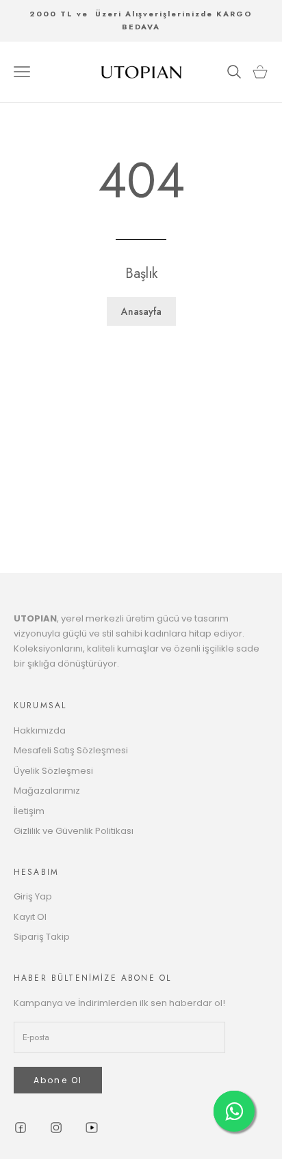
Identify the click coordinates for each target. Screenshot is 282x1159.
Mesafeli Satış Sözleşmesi (71, 750)
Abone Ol (58, 1080)
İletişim (29, 811)
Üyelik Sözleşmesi (53, 770)
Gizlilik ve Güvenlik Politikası (73, 830)
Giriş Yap (33, 896)
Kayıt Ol (30, 916)
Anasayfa (141, 311)
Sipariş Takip (42, 936)
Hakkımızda (40, 730)
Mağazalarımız (47, 790)
